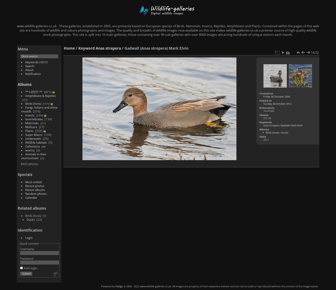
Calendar (31, 197)
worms (30, 150)
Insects (29, 115)
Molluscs (31, 127)
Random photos (36, 194)
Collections (32, 146)
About (29, 70)
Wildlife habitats (36, 142)
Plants (29, 131)
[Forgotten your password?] (55, 274)
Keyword (86, 48)
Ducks (31, 219)
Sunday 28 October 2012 (277, 103)
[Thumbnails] (298, 52)
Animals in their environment (33, 156)
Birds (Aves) (33, 103)
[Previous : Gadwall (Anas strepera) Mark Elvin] (303, 52)
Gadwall (285, 125)
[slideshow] (282, 52)
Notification (33, 74)
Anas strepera (108, 48)
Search (29, 66)
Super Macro (33, 135)
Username (27, 249)
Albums (25, 84)
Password (26, 258)
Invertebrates (34, 119)
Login (29, 238)
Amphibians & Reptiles (40, 96)
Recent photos (34, 186)
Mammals (32, 123)
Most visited (33, 182)
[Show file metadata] (287, 52)
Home (69, 48)
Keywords (31, 62)
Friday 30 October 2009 (276, 96)
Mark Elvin (297, 125)
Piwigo (119, 286)
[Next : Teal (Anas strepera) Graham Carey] (308, 52)
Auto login (30, 268)
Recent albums (35, 190)
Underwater (33, 139)
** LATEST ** (33, 92)
